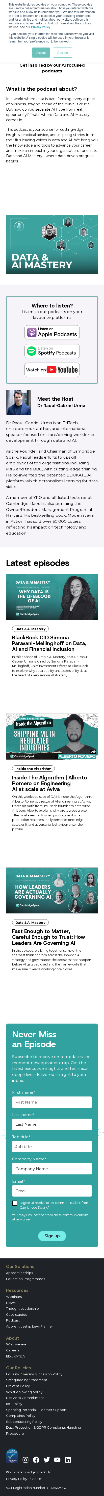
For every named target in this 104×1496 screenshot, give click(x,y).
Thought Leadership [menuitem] (22, 1308)
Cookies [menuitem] (36, 1479)
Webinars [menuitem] (14, 1297)
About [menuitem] (12, 1338)
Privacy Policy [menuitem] (16, 1479)
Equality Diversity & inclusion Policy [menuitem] (34, 1374)
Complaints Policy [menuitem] (20, 1416)
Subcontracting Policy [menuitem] (24, 1422)
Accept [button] (41, 52)
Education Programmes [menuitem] (25, 1279)
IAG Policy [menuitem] (14, 1404)
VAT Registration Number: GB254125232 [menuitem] (36, 1488)
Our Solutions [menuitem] (20, 1266)
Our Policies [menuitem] (18, 1368)
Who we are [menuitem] (16, 1344)
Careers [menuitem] (12, 1350)
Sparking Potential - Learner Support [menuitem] (36, 1410)
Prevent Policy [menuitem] (18, 1386)
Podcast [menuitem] (13, 1320)
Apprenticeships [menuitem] (19, 1273)
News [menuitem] (10, 1303)
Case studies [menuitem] (16, 1314)
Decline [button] (62, 52)
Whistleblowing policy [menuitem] (24, 1392)
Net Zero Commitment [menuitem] (25, 1398)
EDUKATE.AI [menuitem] (15, 1356)
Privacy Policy (40, 27)
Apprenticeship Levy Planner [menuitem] (29, 1326)
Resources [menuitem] (17, 1290)
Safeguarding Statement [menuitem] (26, 1380)
